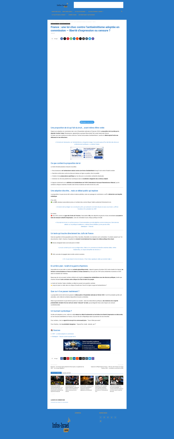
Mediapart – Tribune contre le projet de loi (64, 336)
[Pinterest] (68, 38)
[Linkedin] (74, 38)
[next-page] (54, 394)
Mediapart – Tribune (87, 226)
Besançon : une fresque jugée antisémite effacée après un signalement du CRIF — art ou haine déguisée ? (67, 367)
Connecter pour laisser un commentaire (59, 402)
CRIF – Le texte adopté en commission (63, 334)
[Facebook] (107, 18)
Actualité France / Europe (95, 11)
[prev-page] (51, 394)
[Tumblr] (114, 18)
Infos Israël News (67, 11)
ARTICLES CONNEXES (56, 372)
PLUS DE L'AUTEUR (66, 372)
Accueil (52, 21)
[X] (116, 18)
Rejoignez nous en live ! (88, 122)
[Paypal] (112, 18)
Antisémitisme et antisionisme (87, 14)
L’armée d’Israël (72, 14)
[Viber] (93, 38)
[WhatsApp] (71, 38)
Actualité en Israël (80, 11)
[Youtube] (119, 18)
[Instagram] (109, 18)
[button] (121, 11)
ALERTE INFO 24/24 (56, 11)
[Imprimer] (83, 38)
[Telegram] (89, 38)
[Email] (80, 38)
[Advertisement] (98, 5)
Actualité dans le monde (58, 14)
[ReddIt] (77, 38)
